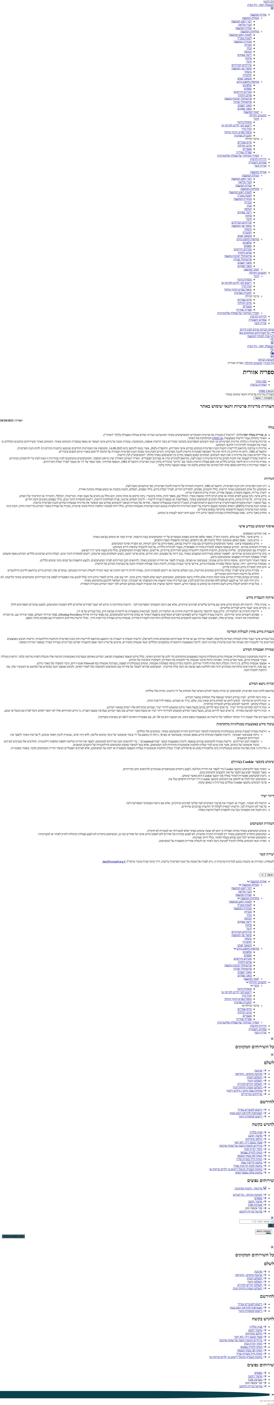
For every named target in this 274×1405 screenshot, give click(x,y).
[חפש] (271, 1225)
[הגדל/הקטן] (272, 1400)
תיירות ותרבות (258, 159)
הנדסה (248, 51)
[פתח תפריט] (272, 8)
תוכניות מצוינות (243, 135)
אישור (257, 398)
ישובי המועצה (251, 112)
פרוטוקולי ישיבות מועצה (238, 98)
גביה (249, 48)
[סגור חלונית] (262, 875)
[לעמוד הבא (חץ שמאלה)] (268, 1404)
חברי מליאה (245, 24)
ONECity (217, 438)
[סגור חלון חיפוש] (272, 1054)
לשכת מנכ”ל (244, 38)
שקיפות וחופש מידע (248, 81)
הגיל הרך (247, 128)
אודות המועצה (258, 14)
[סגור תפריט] (272, 1038)
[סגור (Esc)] (261, 1400)
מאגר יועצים (245, 105)
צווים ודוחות (245, 95)
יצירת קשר (260, 165)
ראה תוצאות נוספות (13, 1236)
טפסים (248, 88)
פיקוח (248, 58)
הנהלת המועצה (250, 18)
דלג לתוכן (268, 1)
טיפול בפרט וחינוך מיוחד (238, 132)
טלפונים (247, 85)
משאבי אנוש (244, 78)
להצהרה (268, 398)
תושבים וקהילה (258, 115)
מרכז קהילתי (244, 145)
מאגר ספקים (244, 108)
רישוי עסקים (244, 55)
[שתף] (265, 1400)
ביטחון (248, 71)
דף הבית (269, 363)
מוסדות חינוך (244, 122)
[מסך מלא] (268, 1400)
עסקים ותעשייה (258, 162)
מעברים (247, 148)
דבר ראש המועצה (241, 21)
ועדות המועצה (243, 28)
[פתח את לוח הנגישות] (271, 1394)
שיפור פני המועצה (242, 68)
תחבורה (247, 75)
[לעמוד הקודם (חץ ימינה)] (272, 1404)
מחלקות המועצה (249, 31)
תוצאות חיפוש (264, 1231)
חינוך (249, 61)
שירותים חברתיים (242, 65)
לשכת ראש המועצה (240, 34)
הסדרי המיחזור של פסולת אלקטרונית (238, 155)
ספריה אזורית (244, 152)
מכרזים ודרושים (243, 91)
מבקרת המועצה (243, 41)
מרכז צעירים (244, 142)
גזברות (248, 44)
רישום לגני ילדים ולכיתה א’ (236, 125)
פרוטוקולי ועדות (243, 102)
